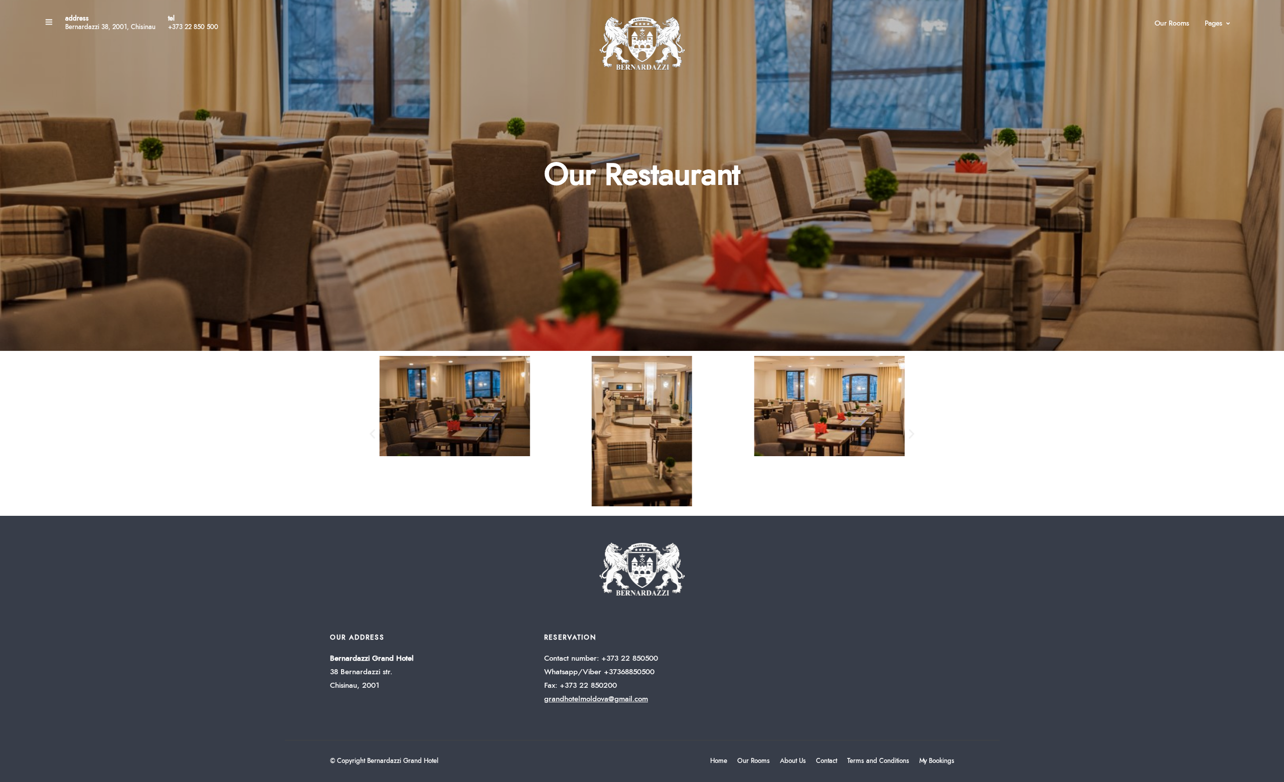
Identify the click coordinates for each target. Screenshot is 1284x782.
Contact (826, 761)
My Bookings (936, 761)
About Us (793, 761)
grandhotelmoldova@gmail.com (596, 699)
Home (718, 761)
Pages (1213, 23)
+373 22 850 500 (193, 27)
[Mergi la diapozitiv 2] (614, 502)
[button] (372, 433)
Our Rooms (1172, 23)
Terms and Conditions (878, 761)
